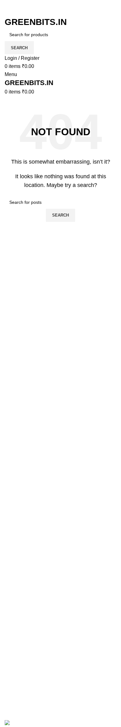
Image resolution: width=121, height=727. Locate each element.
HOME (12, 630)
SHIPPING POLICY (26, 598)
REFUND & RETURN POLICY (39, 610)
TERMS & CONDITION (30, 575)
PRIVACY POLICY (25, 587)
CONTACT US (21, 700)
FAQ (10, 551)
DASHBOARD (21, 653)
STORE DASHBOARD (30, 665)
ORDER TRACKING (27, 563)
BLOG (11, 642)
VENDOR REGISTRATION (35, 677)
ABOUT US (17, 688)
